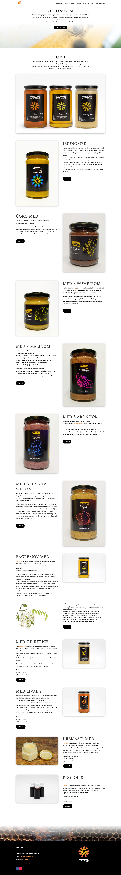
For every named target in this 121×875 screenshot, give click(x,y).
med (75, 290)
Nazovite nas (60, 27)
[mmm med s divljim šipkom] (84, 546)
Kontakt (91, 3)
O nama (78, 3)
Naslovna (59, 3)
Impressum (19, 864)
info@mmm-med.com (27, 856)
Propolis (65, 785)
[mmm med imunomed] (37, 205)
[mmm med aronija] (37, 473)
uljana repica (23, 646)
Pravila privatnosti (29, 864)
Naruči (67, 179)
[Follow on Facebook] (17, 868)
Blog (84, 3)
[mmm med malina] (84, 406)
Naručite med (69, 3)
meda (26, 227)
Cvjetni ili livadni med (22, 703)
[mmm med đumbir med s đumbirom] (37, 335)
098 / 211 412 (25, 859)
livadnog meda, (78, 423)
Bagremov (19, 561)
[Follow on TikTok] (20, 868)
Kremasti (66, 743)
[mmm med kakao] (84, 272)
